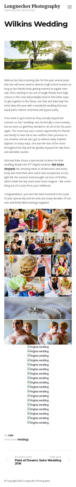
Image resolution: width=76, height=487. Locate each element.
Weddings (23, 439)
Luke (10, 435)
